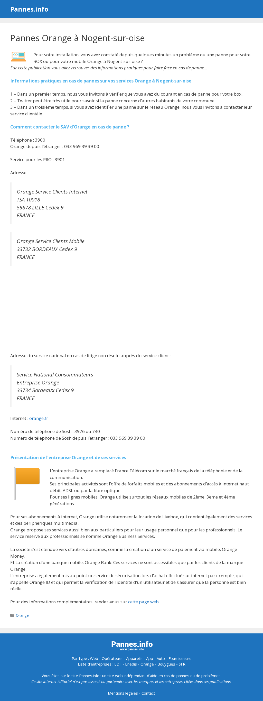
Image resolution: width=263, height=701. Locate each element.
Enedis (131, 664)
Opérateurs (112, 658)
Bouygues (166, 664)
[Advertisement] (131, 310)
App (149, 658)
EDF (117, 664)
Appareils (134, 658)
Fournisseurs (179, 658)
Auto (161, 658)
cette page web (143, 602)
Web (94, 658)
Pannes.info (29, 9)
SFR (182, 664)
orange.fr (38, 418)
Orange (22, 615)
